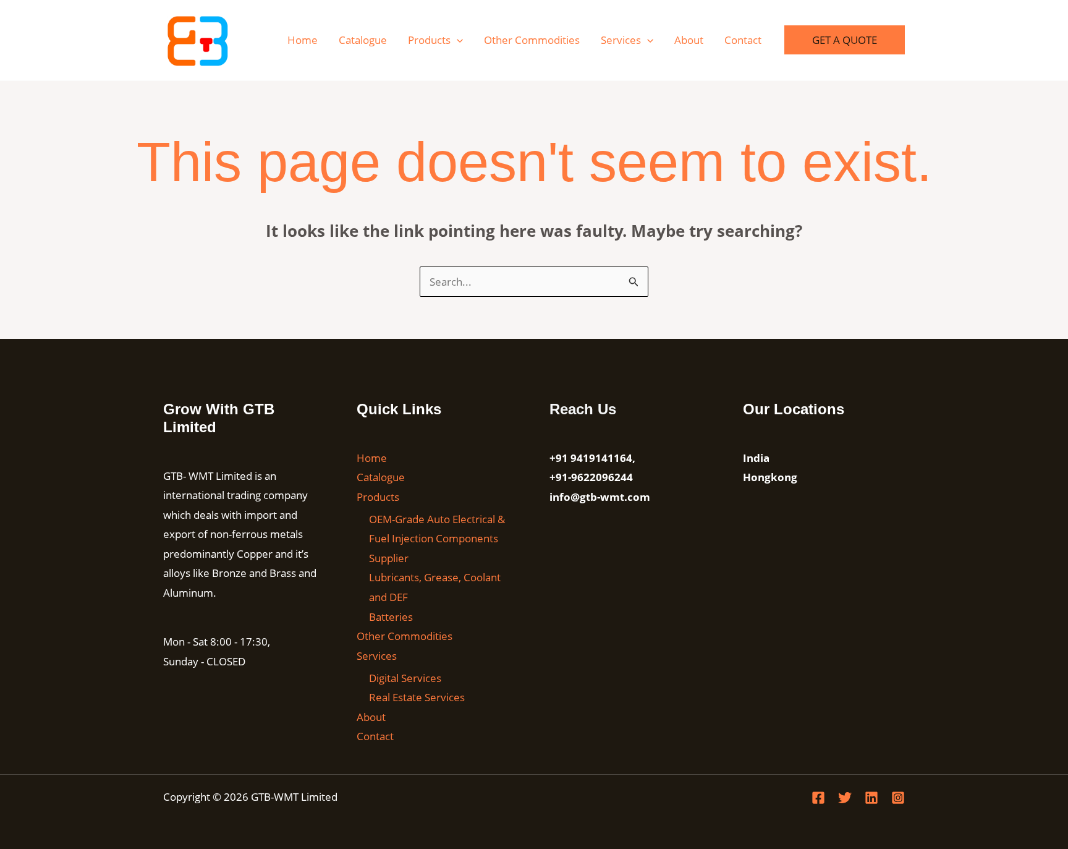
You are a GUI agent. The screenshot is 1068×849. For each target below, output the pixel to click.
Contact (742, 40)
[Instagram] (898, 797)
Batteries (391, 617)
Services (621, 40)
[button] (457, 40)
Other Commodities (532, 40)
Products (429, 40)
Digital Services (405, 678)
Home (302, 40)
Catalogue (363, 40)
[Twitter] (845, 797)
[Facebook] (818, 797)
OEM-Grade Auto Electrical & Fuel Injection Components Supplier (437, 538)
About (688, 40)
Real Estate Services (417, 697)
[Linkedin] (871, 797)
